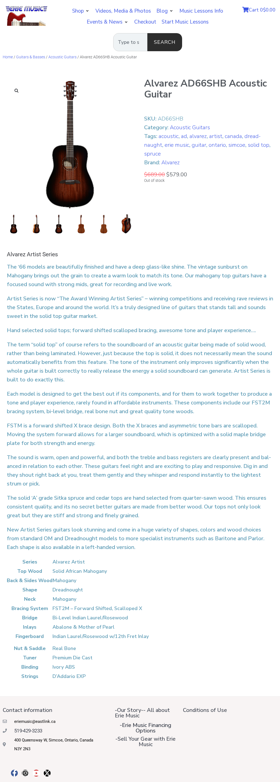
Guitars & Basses (30, 57)
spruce (152, 153)
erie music (177, 145)
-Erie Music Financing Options (145, 727)
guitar (199, 145)
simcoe (236, 145)
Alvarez (170, 162)
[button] (81, 10)
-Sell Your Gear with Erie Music (145, 741)
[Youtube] (36, 773)
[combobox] (130, 42)
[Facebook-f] (14, 773)
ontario (217, 145)
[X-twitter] (47, 773)
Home (8, 57)
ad (184, 136)
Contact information (27, 710)
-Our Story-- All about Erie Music (142, 712)
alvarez (198, 136)
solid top (258, 145)
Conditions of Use (205, 710)
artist (215, 136)
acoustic (169, 136)
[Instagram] (25, 773)
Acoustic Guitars (62, 57)
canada (233, 136)
